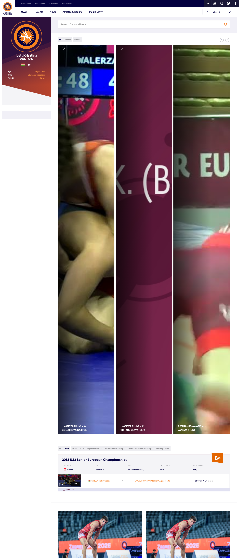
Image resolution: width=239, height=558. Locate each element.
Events (39, 11)
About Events (67, 3)
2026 (67, 448)
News (53, 11)
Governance (53, 3)
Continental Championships (140, 448)
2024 (82, 448)
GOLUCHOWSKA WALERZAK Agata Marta (152, 480)
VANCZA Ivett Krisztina (100, 480)
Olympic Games (94, 448)
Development (40, 3)
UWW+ (25, 11)
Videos (77, 39)
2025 (74, 448)
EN (230, 11)
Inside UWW (96, 11)
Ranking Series (162, 448)
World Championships (114, 448)
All (60, 39)
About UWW (26, 3)
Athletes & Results (72, 11)
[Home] (7, 8)
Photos (68, 39)
